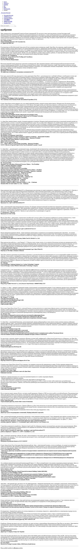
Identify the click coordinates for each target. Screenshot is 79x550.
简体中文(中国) (8, 21)
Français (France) (8, 18)
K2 (4, 6)
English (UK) (7, 23)
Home (5, 2)
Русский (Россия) (5, 12)
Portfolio (6, 4)
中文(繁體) (7, 20)
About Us (6, 3)
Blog (5, 7)
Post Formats (7, 8)
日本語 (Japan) (8, 17)
